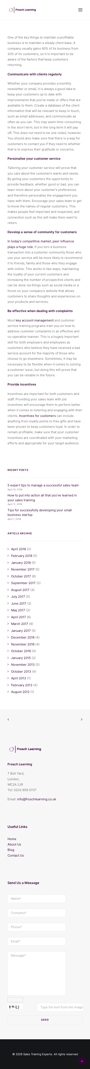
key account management (35, 320)
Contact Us (16, 855)
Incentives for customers (37, 416)
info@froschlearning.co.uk (36, 799)
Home (12, 839)
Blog (11, 850)
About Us (14, 844)
